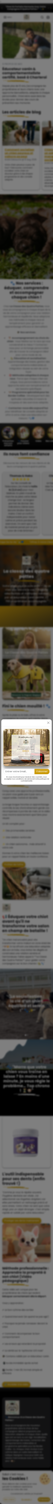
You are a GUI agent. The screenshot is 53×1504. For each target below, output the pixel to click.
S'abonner (42, 771)
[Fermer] (48, 722)
